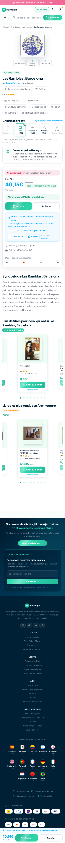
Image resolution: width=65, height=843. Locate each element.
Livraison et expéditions (32, 689)
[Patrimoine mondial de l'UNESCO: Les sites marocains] (32, 433)
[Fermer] (62, 3)
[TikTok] (29, 625)
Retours (32, 693)
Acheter (46, 206)
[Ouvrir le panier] (53, 10)
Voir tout (6, 415)
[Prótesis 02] (32, 348)
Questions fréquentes (32, 673)
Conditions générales (32, 726)
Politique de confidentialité (32, 717)
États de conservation (32, 701)
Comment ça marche (33, 665)
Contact (32, 697)
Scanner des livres (32, 661)
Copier (34, 236)
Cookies (32, 722)
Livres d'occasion (32, 637)
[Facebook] (42, 625)
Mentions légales (32, 713)
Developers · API (32, 730)
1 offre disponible (32, 389)
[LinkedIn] (35, 625)
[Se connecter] (60, 9)
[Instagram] (23, 625)
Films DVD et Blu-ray (32, 641)
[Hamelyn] (9, 10)
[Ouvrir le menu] (5, 17)
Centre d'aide (32, 685)
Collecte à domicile (32, 669)
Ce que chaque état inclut (50, 120)
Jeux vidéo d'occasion (32, 649)
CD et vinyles (32, 645)
